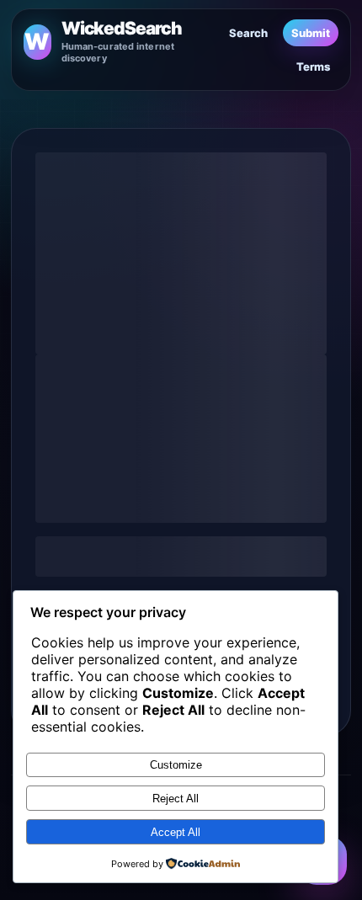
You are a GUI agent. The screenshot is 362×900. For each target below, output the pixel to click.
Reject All (175, 798)
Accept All (175, 832)
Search (248, 33)
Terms (313, 66)
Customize (176, 765)
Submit (310, 33)
